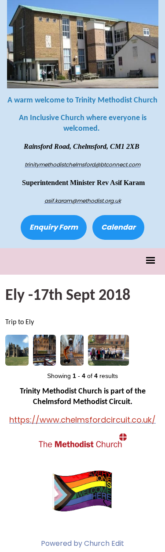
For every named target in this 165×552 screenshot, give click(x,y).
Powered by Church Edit (82, 543)
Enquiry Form (53, 227)
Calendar (118, 227)
